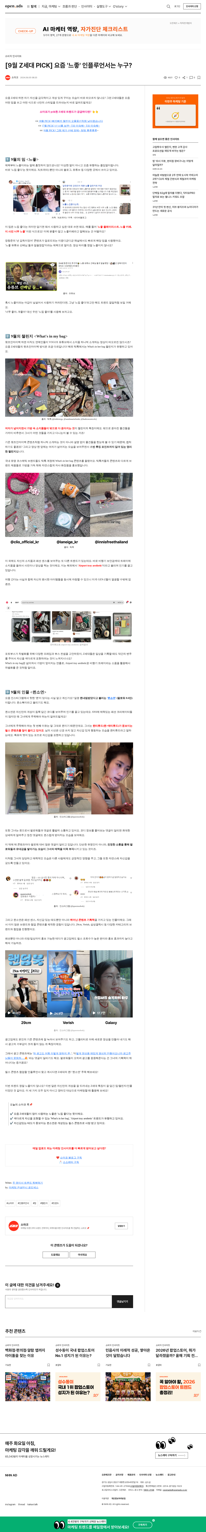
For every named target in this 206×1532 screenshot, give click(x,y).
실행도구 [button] (102, 6)
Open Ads (14, 6)
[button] (197, 1331)
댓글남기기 (122, 1301)
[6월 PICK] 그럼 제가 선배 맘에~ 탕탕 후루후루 (70, 130)
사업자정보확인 (137, 1486)
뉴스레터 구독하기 (167, 1455)
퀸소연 (111, 698)
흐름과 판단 (69, 6)
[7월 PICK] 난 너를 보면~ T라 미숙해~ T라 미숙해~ (71, 125)
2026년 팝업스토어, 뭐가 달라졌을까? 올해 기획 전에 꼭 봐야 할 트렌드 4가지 (177, 1353)
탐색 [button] (33, 6)
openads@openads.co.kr (175, 1490)
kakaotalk (33, 1504)
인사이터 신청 (192, 6)
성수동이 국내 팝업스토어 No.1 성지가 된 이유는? (74, 1353)
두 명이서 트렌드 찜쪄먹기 (28, 1182)
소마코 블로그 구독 (71, 1157)
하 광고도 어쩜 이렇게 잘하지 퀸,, (52, 1053)
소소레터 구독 (71, 1162)
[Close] (153, 1520)
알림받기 (121, 1226)
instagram (10, 1504)
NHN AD (11, 1475)
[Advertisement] (175, 275)
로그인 (177, 6)
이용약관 (105, 1498)
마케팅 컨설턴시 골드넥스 (23, 1187)
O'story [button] (118, 6)
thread (21, 1504)
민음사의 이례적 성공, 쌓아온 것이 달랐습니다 (128, 1353)
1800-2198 (149, 1490)
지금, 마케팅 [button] (49, 6)
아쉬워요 (82, 1254)
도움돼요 (55, 1254)
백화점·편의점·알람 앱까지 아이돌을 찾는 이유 (25, 1353)
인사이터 (86, 6)
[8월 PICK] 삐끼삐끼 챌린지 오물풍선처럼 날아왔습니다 (71, 121)
